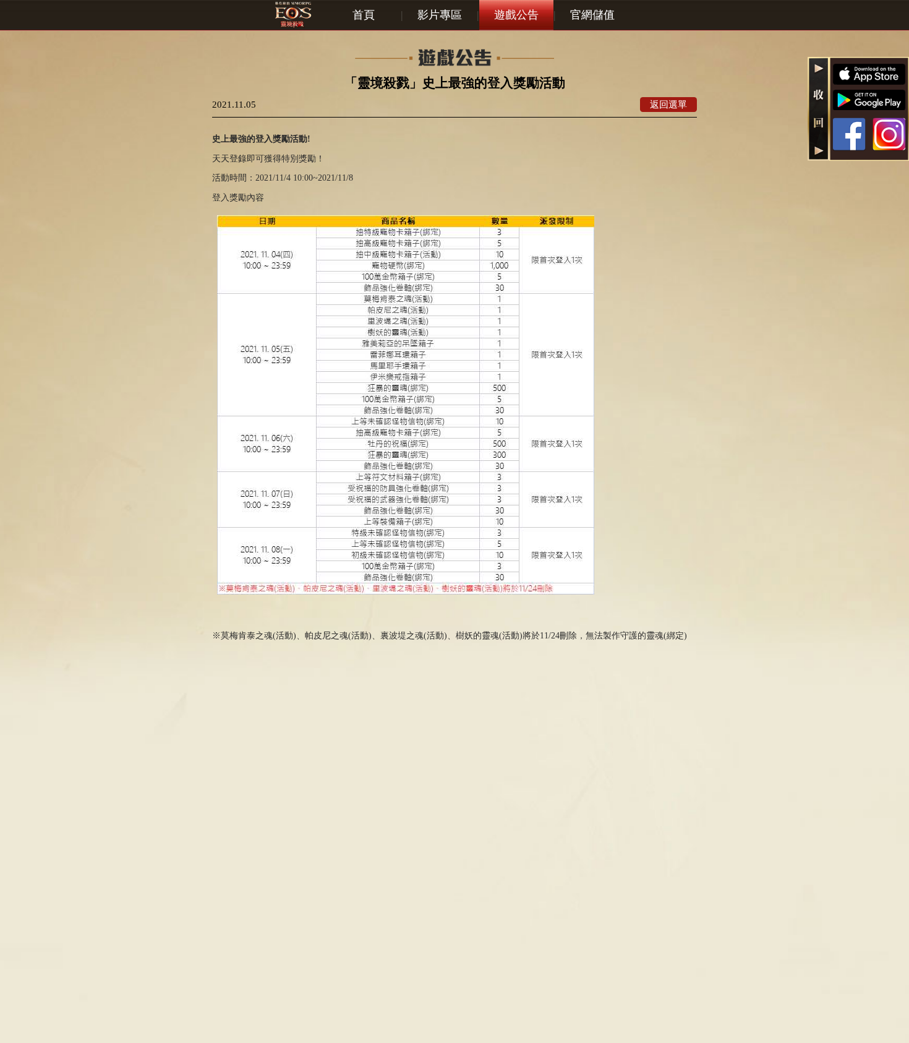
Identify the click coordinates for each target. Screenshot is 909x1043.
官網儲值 (592, 15)
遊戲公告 (516, 15)
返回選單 (668, 104)
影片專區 (439, 15)
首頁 (363, 15)
